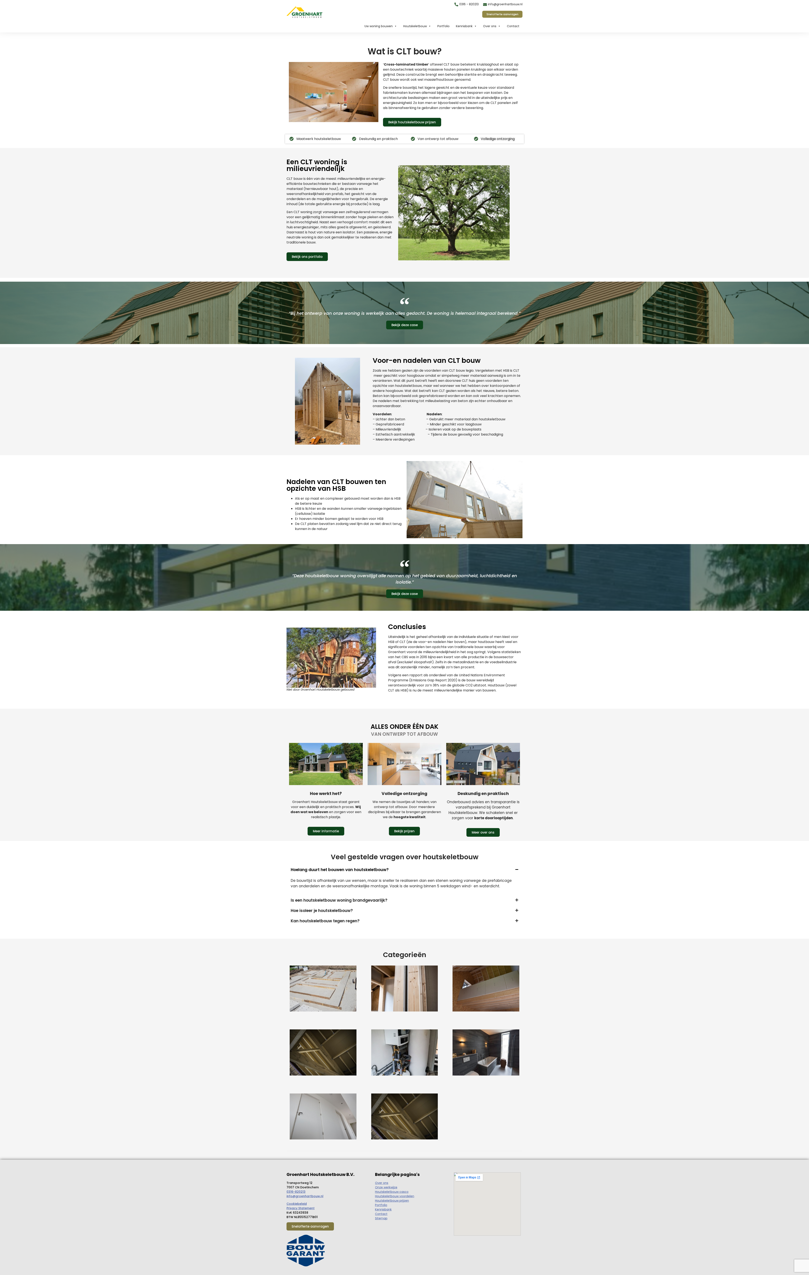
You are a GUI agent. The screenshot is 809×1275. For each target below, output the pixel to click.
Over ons (489, 26)
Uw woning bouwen (378, 26)
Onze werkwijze (386, 1187)
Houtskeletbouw (415, 26)
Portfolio (443, 26)
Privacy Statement (301, 1208)
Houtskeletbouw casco (392, 1192)
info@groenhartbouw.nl (305, 1196)
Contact (513, 26)
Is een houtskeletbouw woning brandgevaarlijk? (339, 900)
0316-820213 (296, 1192)
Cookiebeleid (297, 1204)
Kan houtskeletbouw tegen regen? (325, 921)
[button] (404, 870)
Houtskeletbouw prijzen (392, 1200)
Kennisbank (464, 26)
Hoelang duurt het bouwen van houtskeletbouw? (340, 870)
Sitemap (381, 1218)
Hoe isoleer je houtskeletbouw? (322, 910)
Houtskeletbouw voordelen (394, 1196)
